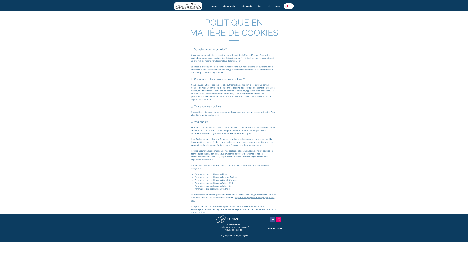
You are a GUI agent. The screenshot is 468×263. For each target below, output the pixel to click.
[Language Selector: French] (289, 6)
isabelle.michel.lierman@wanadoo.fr (234, 227)
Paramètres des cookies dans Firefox (211, 174)
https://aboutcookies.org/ (203, 133)
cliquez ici (214, 115)
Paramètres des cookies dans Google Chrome (216, 180)
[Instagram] (278, 219)
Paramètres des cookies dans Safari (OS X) (214, 183)
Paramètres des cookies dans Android (212, 189)
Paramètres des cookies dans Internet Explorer (216, 177)
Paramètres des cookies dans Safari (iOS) (213, 186)
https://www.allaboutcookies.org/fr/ (234, 133)
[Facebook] (272, 219)
